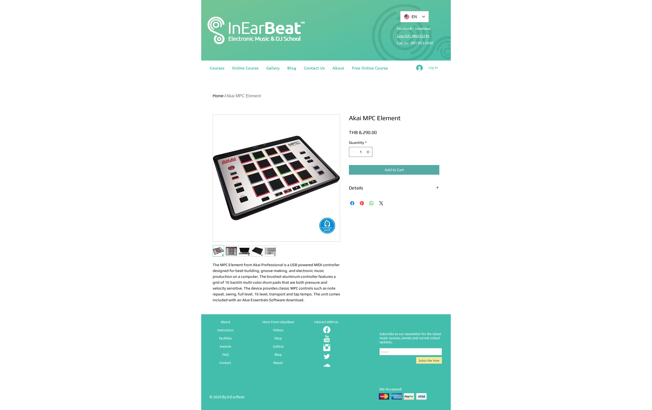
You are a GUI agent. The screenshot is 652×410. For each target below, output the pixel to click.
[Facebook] (326, 329)
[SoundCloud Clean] (326, 365)
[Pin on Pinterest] (362, 203)
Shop (278, 338)
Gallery (278, 346)
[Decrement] (353, 152)
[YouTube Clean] (326, 338)
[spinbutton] (361, 152)
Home (218, 96)
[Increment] (368, 152)
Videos (278, 330)
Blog (278, 354)
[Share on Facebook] (352, 203)
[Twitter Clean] (326, 356)
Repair (278, 362)
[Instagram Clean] (326, 347)
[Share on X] (381, 203)
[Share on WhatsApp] (372, 203)
